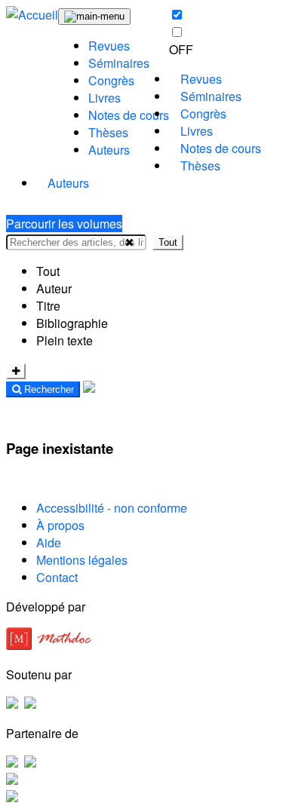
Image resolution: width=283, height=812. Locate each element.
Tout (167, 242)
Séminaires (118, 63)
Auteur (54, 288)
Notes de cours (128, 115)
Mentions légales (82, 559)
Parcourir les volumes (64, 223)
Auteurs (109, 149)
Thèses (108, 132)
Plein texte (64, 340)
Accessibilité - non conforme (111, 507)
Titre (48, 305)
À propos (60, 525)
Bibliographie (72, 323)
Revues (109, 45)
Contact (57, 577)
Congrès (111, 80)
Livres (104, 97)
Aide (48, 542)
